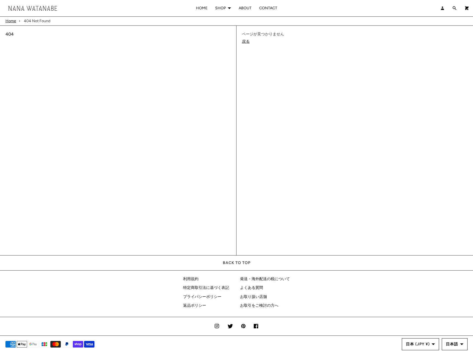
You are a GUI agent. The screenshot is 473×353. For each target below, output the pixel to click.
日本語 (452, 344)
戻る (246, 41)
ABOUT (245, 8)
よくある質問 (251, 287)
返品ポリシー (194, 305)
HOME (201, 8)
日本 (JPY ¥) (418, 344)
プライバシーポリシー (202, 296)
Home (10, 21)
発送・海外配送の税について (265, 279)
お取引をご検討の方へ (259, 305)
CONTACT (268, 8)
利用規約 (190, 279)
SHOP (220, 8)
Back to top (236, 262)
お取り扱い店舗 (253, 296)
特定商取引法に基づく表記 (206, 287)
